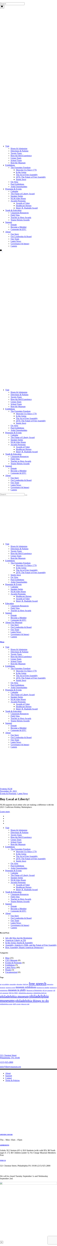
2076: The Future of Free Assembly (31, 572)
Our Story (15, 625)
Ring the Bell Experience (21, 553)
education (19, 984)
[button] (1, 1)
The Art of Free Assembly (27, 570)
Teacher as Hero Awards (21, 610)
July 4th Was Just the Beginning (18, 938)
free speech (37, 983)
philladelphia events (6, 1004)
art (1, 984)
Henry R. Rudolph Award (27, 601)
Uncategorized (11, 972)
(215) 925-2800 (6, 1062)
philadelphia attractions (26, 993)
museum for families (43, 987)
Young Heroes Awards (20, 901)
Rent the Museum (18, 558)
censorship (12, 984)
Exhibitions (10, 560)
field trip (25, 984)
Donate (14, 615)
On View (14, 577)
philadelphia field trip (40, 993)
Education (9, 603)
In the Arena (21, 568)
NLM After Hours (18, 591)
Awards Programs (18, 594)
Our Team (15, 629)
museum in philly (17, 990)
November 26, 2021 (8, 791)
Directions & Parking (19, 549)
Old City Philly (13, 993)
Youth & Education (13, 892)
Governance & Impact (20, 634)
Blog (7, 958)
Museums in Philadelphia (34, 990)
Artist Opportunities (19, 582)
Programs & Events (13, 584)
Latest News (16, 632)
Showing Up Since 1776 (26, 565)
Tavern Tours (16, 551)
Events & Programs (8, 793)
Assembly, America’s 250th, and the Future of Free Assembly (31, 945)
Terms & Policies (12, 1080)
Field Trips (15, 608)
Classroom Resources (20, 606)
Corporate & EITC (18, 620)
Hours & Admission (19, 546)
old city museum (47, 990)
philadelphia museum (14, 996)
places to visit (25, 1004)
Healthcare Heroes (23, 596)
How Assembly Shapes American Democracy (24, 947)
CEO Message (11, 960)
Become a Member (19, 618)
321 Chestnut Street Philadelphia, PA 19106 (10, 1056)
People (8, 970)
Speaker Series (17, 589)
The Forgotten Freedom (20, 563)
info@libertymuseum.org (10, 1067)
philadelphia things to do (32, 1000)
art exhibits (5, 984)
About (8, 913)
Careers (14, 637)
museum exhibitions (26, 987)
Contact (8, 1078)
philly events (17, 1004)
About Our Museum (13, 622)
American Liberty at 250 (15, 940)
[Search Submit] (2, 6)
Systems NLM (6, 789)
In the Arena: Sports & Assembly (19, 943)
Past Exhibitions (17, 580)
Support (8, 613)
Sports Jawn (16, 575)
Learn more (5, 811)
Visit (7, 544)
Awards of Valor (23, 599)
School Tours (16, 842)
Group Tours (16, 556)
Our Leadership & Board (21, 627)
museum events (10, 987)
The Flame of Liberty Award (23, 875)
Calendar (14, 587)
